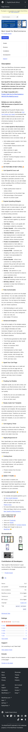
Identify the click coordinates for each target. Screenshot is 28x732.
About (3, 672)
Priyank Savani (7, 33)
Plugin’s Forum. (8, 504)
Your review (4, 638)
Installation (6, 51)
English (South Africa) (11, 712)
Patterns (17, 680)
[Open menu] (25, 2)
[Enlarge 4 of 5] (24, 545)
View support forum (6, 649)
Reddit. (12, 522)
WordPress (7, 529)
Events (17, 687)
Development (6, 55)
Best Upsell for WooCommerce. (12, 511)
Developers (4, 690)
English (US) (24, 602)
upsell (24, 609)
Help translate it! (15, 12)
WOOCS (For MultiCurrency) (9, 96)
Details (5, 43)
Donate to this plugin (7, 663)
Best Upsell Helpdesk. (12, 498)
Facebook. (13, 520)
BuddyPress (5, 705)
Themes (17, 675)
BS (5, 578)
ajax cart (18, 606)
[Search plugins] (17, 16)
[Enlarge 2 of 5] (24, 538)
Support (5, 58)
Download (5, 37)
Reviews (5, 47)
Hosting (3, 677)
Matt (3, 700)
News (3, 675)
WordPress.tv (5, 693)
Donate (17, 690)
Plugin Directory (5, 6)
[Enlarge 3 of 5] (11, 545)
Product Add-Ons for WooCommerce (12, 94)
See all (25, 638)
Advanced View (5, 613)
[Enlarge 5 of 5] (11, 553)
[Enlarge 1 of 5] (11, 538)
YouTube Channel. (21, 525)
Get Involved (18, 685)
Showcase (18, 672)
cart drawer (23, 606)
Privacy (3, 680)
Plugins (17, 677)
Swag (17, 693)
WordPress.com (6, 697)
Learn (3, 685)
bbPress (4, 703)
